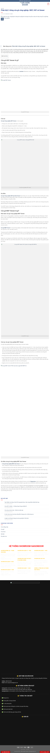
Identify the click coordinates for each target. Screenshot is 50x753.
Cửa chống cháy (4, 527)
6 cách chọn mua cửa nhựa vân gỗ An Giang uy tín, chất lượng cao (19, 514)
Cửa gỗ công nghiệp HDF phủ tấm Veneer (10, 195)
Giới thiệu (23, 749)
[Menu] (1, 4)
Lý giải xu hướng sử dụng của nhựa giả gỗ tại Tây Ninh (17, 518)
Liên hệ (27, 749)
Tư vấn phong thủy (7, 703)
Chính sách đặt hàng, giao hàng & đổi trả (12, 712)
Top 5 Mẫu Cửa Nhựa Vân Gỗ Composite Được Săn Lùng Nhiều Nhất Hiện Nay (22, 502)
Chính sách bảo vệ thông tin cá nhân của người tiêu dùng (15, 706)
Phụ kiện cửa (4, 536)
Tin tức (2, 8)
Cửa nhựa (3, 531)
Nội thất (2, 534)
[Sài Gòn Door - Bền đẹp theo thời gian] (25, 4)
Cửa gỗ (2, 529)
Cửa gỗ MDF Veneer (5, 227)
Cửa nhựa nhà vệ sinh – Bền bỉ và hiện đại (14, 510)
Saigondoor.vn (33, 751)
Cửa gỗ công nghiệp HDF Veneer (8, 120)
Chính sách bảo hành (8, 709)
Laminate (21, 71)
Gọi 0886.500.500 (6, 752)
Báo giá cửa (6, 697)
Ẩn (6, 56)
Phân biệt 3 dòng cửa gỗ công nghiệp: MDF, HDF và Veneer (28, 46)
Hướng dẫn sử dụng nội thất (9, 700)
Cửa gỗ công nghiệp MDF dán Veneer (11, 463)
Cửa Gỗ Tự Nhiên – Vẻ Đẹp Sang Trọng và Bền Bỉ (16, 506)
